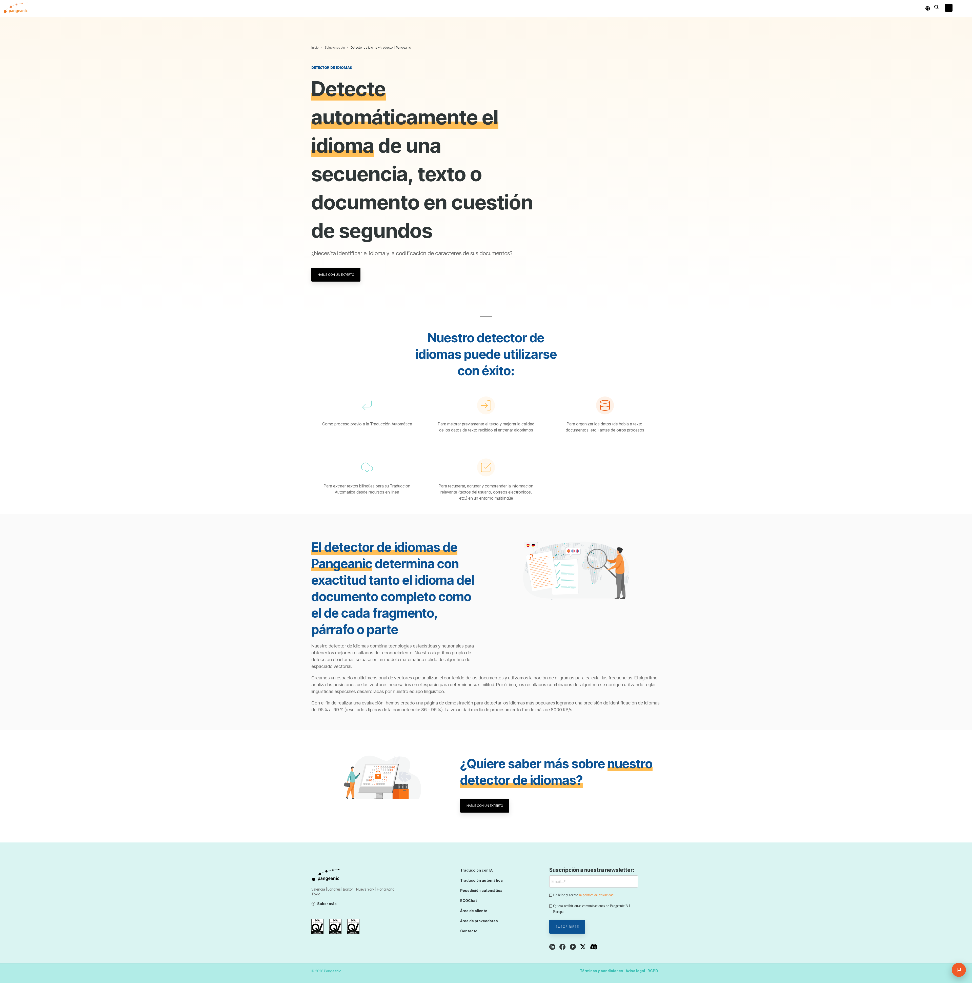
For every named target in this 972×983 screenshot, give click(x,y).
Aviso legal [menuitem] (635, 971)
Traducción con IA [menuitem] (476, 870)
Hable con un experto (336, 274)
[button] (964, 8)
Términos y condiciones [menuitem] (601, 971)
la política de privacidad (596, 895)
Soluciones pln (335, 47)
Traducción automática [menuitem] (481, 880)
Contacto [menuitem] (468, 931)
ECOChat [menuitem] (468, 900)
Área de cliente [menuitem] (473, 911)
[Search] (936, 7)
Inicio (314, 47)
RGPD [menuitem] (652, 971)
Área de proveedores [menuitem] (479, 921)
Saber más (327, 903)
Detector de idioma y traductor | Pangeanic (381, 47)
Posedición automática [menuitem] (481, 890)
